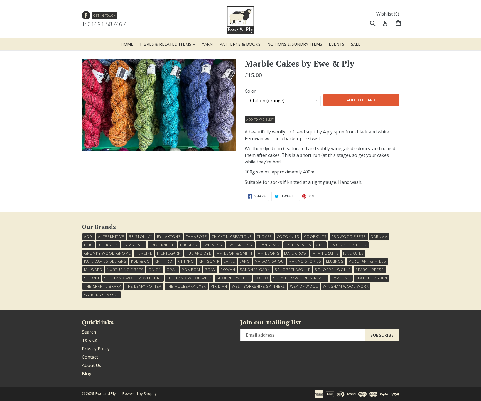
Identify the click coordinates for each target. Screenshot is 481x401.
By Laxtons (169, 236)
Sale (355, 44)
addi (88, 236)
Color (250, 91)
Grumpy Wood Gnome (107, 253)
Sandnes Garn (255, 269)
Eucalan (189, 244)
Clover (264, 236)
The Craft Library (102, 286)
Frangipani (268, 244)
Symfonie (341, 277)
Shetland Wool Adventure (133, 277)
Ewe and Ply (105, 393)
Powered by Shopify (139, 393)
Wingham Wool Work (346, 286)
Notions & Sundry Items (294, 44)
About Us (91, 365)
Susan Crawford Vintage (300, 277)
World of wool (101, 294)
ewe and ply (240, 244)
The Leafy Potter (144, 286)
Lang (244, 261)
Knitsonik (209, 261)
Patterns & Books (240, 44)
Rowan (227, 269)
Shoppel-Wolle (233, 277)
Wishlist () (387, 14)
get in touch (104, 15)
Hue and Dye (198, 253)
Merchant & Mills (367, 261)
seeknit (91, 277)
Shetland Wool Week (189, 277)
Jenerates (353, 253)
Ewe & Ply (212, 244)
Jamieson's (268, 253)
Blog (87, 374)
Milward (93, 269)
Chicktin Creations (232, 236)
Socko (261, 277)
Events (336, 44)
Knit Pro (164, 261)
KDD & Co (140, 261)
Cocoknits (288, 236)
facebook (86, 15)
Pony (210, 269)
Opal (171, 269)
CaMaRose (196, 236)
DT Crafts (107, 244)
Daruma (379, 236)
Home (127, 44)
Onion (155, 269)
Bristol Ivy (140, 236)
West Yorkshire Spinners (258, 286)
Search (89, 332)
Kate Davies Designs (105, 261)
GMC (320, 244)
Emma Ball (133, 244)
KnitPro (185, 261)
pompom (191, 269)
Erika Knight (162, 244)
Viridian (219, 286)
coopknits (315, 236)
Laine (229, 261)
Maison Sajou (269, 261)
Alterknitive (111, 236)
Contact (90, 357)
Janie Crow (295, 253)
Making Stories (305, 261)
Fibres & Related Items (169, 44)
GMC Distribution (348, 244)
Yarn (207, 44)
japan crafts (325, 253)
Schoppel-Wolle (333, 269)
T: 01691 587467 (104, 24)
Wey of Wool (304, 286)
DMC (88, 244)
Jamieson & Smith (234, 253)
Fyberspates (298, 244)
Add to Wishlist (259, 119)
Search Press (369, 269)
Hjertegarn (169, 253)
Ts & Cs (89, 340)
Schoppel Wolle (292, 269)
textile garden (371, 277)
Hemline (144, 253)
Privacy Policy (96, 349)
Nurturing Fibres (125, 269)
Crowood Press (348, 236)
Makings (334, 261)
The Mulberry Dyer (186, 286)
